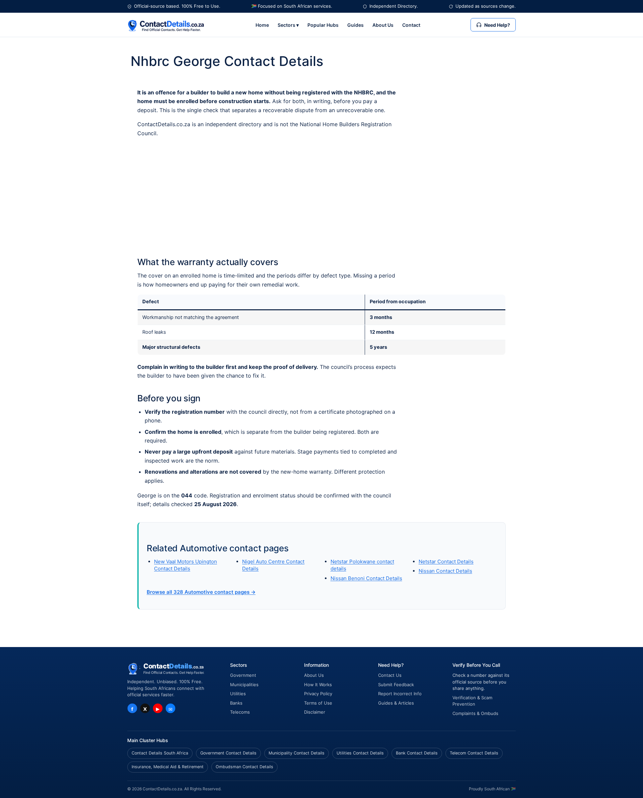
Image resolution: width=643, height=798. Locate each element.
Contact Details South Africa (160, 752)
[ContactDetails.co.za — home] (166, 25)
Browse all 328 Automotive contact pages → (201, 592)
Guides (355, 25)
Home (262, 25)
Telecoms (240, 712)
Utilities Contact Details (360, 752)
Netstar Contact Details (446, 561)
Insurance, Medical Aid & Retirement (168, 766)
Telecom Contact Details (474, 752)
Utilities (238, 693)
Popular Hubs (323, 25)
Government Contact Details (228, 752)
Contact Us (390, 675)
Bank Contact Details (417, 752)
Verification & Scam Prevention (472, 701)
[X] (145, 708)
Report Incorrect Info (400, 693)
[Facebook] (132, 708)
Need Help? (497, 25)
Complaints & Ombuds (475, 713)
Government (243, 675)
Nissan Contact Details (445, 571)
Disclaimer (314, 712)
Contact (411, 25)
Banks (236, 703)
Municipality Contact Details (297, 752)
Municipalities (244, 684)
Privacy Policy (318, 693)
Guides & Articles (396, 703)
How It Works (318, 684)
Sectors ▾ (288, 25)
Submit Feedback (396, 684)
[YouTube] (158, 708)
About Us (383, 25)
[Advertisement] (321, 197)
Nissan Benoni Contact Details (366, 578)
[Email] (170, 708)
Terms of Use (318, 703)
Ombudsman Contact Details (244, 766)
